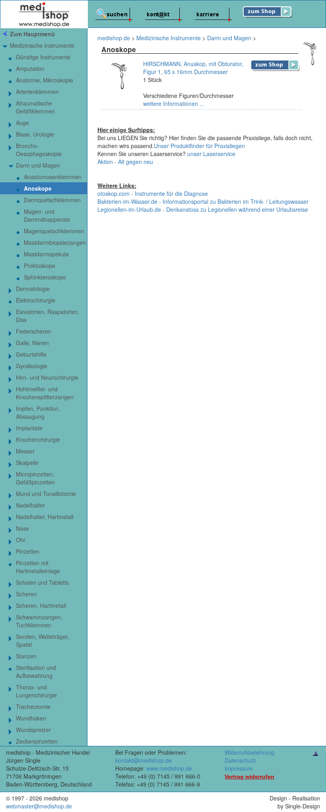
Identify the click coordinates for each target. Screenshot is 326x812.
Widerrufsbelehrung (249, 752)
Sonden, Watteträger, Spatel (42, 640)
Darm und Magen (38, 165)
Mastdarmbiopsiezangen (55, 242)
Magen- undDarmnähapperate (47, 215)
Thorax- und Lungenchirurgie (36, 691)
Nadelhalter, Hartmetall (45, 517)
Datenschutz (240, 760)
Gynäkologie (31, 366)
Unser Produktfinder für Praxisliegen (199, 146)
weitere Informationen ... (173, 103)
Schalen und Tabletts (42, 582)
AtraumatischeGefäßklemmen (35, 107)
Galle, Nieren (32, 343)
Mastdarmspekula (46, 254)
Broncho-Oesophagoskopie (39, 150)
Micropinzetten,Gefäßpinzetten (35, 478)
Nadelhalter (30, 505)
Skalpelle (27, 463)
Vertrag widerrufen (249, 776)
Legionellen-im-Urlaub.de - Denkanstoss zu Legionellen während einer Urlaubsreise (202, 209)
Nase (22, 528)
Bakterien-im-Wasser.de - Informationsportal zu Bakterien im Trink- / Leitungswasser (203, 201)
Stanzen (26, 656)
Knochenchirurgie (38, 439)
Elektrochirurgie (35, 300)
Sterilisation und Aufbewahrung (36, 671)
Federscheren (33, 331)
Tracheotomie (33, 706)
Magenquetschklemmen (54, 231)
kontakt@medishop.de (143, 760)
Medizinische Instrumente (42, 45)
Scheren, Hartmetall (41, 605)
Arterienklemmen (37, 92)
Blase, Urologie (35, 134)
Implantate (29, 428)
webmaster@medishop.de (39, 806)
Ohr (20, 540)
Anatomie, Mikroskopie (44, 80)
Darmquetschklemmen (52, 200)
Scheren (26, 594)
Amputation (30, 68)
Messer (25, 451)
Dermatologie (33, 289)
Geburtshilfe (31, 354)
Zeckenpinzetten (37, 741)
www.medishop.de (169, 768)
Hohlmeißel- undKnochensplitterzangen (45, 393)
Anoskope (38, 188)
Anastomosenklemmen (53, 177)
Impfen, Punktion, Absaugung (38, 412)
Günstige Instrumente (43, 57)
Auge (22, 123)
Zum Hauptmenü (32, 34)
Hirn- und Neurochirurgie (47, 377)
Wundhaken (31, 718)
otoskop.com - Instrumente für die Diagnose (152, 193)
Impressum (239, 768)
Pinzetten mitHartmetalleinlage (38, 567)
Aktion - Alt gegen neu (125, 162)
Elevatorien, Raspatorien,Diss (48, 316)
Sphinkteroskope (45, 277)
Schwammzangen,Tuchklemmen (39, 621)
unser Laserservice (211, 154)
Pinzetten (27, 551)
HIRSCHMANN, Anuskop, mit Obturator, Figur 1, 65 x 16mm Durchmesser (193, 68)
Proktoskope (39, 265)
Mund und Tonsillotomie (46, 494)
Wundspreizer (33, 730)
